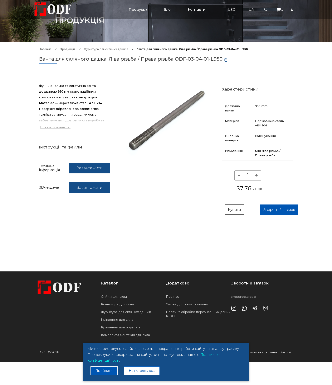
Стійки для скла (114, 296)
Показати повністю (55, 127)
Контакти (196, 9)
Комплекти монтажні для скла (125, 335)
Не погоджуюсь (142, 371)
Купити (234, 210)
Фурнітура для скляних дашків (126, 312)
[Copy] (226, 60)
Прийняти (104, 371)
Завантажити (89, 168)
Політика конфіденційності (268, 352)
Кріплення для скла (117, 320)
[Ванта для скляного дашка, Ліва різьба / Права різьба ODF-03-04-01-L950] (166, 120)
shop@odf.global (243, 296)
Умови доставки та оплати (187, 304)
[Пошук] (266, 9)
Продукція (138, 9)
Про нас (172, 296)
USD (232, 9)
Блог (168, 9)
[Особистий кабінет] (292, 9)
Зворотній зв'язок (279, 210)
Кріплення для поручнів (120, 327)
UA (252, 9)
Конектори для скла (117, 304)
